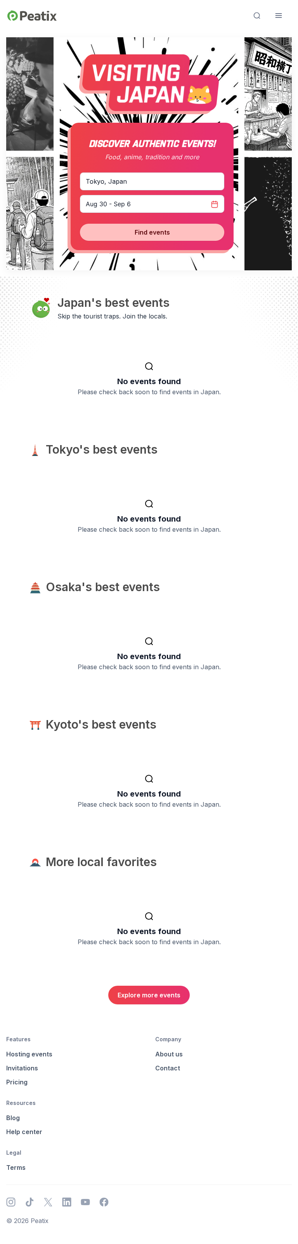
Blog (13, 1118)
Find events (152, 232)
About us (169, 1054)
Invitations (22, 1068)
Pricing (17, 1082)
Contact (167, 1068)
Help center (24, 1132)
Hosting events (29, 1054)
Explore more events (149, 995)
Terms (16, 1167)
